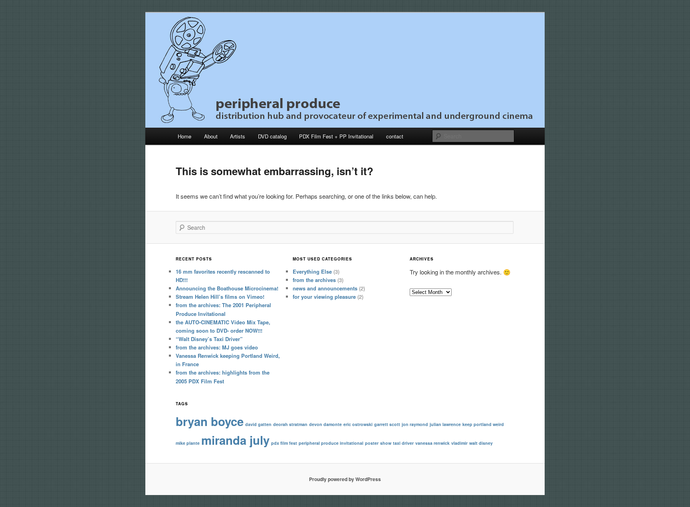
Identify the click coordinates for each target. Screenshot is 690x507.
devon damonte (325, 424)
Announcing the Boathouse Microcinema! (227, 288)
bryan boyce (210, 421)
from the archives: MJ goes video (217, 347)
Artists (237, 136)
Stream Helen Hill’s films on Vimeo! (220, 296)
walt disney (481, 443)
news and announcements (325, 288)
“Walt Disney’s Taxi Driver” (209, 339)
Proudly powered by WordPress (345, 479)
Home (184, 136)
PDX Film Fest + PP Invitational (336, 136)
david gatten (258, 424)
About (211, 136)
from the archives (314, 280)
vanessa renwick (432, 443)
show (385, 443)
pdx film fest (284, 443)
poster (372, 443)
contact (394, 136)
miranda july (235, 440)
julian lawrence (445, 424)
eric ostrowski (358, 424)
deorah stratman (290, 424)
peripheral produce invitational (331, 443)
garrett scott (387, 424)
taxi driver (403, 443)
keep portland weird (483, 424)
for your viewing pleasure (324, 296)
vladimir (459, 443)
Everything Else (312, 271)
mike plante (188, 443)
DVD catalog (272, 136)
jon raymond (415, 424)
